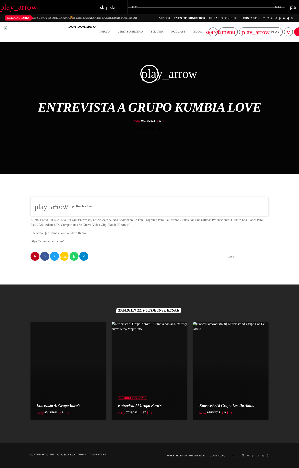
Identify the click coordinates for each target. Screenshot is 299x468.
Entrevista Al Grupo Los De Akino (226, 405)
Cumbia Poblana (132, 398)
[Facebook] (292, 18)
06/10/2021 (145, 121)
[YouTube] (264, 18)
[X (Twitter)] (268, 18)
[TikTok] (272, 18)
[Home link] (50, 32)
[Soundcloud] (280, 18)
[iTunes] (284, 18)
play (261, 32)
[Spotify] (276, 18)
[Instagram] (288, 18)
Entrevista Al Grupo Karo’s (140, 405)
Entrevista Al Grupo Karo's (58, 405)
